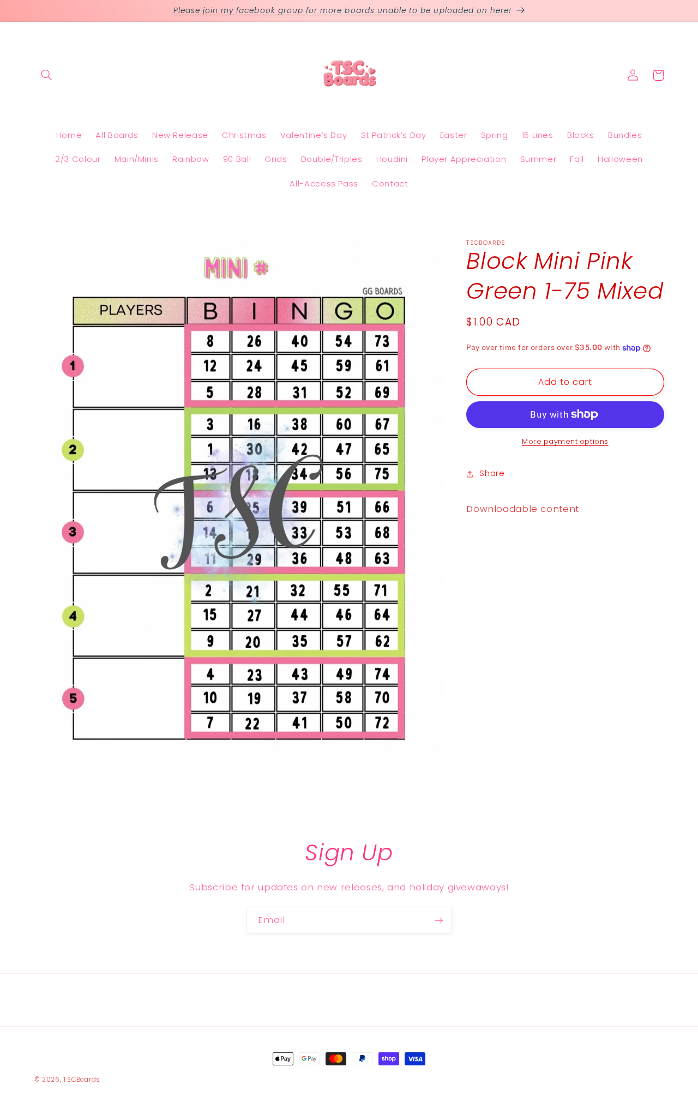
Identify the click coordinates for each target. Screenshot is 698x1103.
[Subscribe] (439, 920)
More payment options (565, 441)
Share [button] (491, 473)
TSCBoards (81, 1079)
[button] (46, 75)
